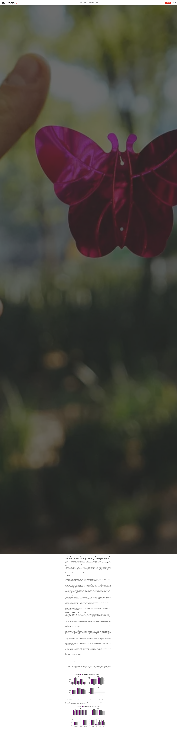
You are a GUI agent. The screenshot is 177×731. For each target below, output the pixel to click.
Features (88, 292)
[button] (175, 2)
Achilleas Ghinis (86, 297)
